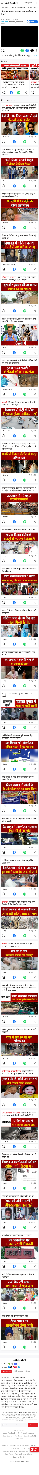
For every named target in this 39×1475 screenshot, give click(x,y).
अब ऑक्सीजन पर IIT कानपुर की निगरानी (17, 1235)
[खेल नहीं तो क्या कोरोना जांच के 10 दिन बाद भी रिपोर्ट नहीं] (14, 644)
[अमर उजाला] (11, 3)
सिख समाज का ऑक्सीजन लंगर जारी (15, 1316)
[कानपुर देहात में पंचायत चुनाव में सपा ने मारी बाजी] (14, 727)
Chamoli (5, 1141)
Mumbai (5, 181)
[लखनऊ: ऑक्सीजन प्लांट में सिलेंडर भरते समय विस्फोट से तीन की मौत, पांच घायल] (14, 935)
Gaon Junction (8, 1436)
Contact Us (25, 1448)
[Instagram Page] (16, 1367)
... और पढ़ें (34, 55)
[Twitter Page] (11, 1367)
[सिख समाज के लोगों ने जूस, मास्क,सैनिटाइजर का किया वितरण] (14, 602)
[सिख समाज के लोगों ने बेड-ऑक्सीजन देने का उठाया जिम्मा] (14, 810)
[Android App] (9, 1363)
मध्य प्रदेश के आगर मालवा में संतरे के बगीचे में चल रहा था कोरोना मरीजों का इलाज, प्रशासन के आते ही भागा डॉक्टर (19, 987)
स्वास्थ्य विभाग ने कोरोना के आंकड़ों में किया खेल (19, 530)
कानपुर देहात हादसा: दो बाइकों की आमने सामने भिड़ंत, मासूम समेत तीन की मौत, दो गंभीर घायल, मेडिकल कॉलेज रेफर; (18, 1401)
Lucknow (20, 1371)
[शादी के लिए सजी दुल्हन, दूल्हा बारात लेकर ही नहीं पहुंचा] (14, 1308)
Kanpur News (32, 7)
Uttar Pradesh (21, 7)
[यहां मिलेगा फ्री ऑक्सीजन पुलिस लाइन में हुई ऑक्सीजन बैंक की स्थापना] (14, 769)
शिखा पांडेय (4, 22)
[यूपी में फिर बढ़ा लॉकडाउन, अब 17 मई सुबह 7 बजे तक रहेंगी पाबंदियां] (14, 227)
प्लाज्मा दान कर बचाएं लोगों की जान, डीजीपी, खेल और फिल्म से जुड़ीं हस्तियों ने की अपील (19, 108)
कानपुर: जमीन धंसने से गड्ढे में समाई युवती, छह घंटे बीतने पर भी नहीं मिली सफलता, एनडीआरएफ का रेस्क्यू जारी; (18, 1391)
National (5, 222)
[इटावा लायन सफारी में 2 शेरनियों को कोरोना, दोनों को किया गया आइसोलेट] (14, 394)
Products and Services (27, 1451)
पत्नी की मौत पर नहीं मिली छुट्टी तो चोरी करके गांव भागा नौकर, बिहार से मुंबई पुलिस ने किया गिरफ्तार (18, 152)
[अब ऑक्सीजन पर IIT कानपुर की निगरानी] (14, 1266)
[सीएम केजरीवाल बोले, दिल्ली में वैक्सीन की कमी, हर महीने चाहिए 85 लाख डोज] (14, 352)
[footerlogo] (19, 1360)
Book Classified (29, 1436)
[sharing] (36, 50)
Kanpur (5, 556)
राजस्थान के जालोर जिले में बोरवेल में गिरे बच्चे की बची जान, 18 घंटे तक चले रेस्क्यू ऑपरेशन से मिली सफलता (19, 446)
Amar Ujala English (9, 1433)
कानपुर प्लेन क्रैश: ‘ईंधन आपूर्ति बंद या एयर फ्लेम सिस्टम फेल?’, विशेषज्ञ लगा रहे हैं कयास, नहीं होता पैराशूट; (19, 1385)
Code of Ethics (27, 1454)
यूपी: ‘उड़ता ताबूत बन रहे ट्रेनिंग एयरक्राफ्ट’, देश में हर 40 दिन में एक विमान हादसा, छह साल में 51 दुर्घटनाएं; (18, 1396)
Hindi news (22, 1412)
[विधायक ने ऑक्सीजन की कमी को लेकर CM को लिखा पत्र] (14, 1188)
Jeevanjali (31, 1433)
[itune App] (12, 1363)
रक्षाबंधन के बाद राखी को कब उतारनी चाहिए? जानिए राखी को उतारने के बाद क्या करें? (13, 84)
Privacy (33, 1445)
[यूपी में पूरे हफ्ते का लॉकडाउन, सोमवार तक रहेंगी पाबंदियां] (14, 1063)
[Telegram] (19, 1367)
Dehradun (6, 137)
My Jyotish (22, 1433)
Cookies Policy (14, 1448)
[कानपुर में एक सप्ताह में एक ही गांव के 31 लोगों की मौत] (14, 686)
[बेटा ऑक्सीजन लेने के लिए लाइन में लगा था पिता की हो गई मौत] (14, 852)
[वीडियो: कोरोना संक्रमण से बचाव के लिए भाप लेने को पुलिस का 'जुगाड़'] (14, 977)
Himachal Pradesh (9, 264)
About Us (5, 1445)
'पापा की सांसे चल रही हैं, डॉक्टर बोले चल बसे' (18, 1196)
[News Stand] (15, 1363)
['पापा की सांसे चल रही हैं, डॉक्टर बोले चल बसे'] (14, 1227)
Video (12, 7)
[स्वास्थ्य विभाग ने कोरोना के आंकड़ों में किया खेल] (14, 561)
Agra (4, 306)
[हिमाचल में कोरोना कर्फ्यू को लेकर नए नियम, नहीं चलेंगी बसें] (14, 269)
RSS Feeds (9, 1454)
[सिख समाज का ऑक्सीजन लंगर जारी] (14, 1347)
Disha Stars (19, 1439)
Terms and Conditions (10, 1451)
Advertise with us (16, 1445)
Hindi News (4, 7)
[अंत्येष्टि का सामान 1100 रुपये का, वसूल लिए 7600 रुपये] (14, 894)
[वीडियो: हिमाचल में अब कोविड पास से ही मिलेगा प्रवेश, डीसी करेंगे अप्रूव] (14, 436)
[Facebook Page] (9, 1367)
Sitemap (18, 1454)
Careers (26, 1445)
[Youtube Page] (14, 1367)
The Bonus (18, 1436)
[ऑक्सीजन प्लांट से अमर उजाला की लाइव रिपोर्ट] (22, 50)
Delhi (4, 347)
